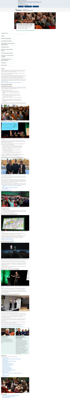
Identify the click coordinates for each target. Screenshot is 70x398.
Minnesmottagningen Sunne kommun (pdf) (8, 364)
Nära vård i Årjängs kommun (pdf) (7, 365)
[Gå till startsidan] (18, 10)
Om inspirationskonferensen (6, 397)
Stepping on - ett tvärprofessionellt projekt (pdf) (8, 369)
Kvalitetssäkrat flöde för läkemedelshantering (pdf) (9, 361)
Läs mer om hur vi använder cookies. (23, 4)
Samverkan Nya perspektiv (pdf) (6, 367)
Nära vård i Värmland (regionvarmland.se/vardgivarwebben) (10, 395)
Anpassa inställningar (35, 6)
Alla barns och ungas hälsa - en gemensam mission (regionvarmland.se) (11, 82)
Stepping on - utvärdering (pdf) (6, 370)
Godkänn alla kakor (21, 6)
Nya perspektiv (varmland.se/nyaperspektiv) (7, 238)
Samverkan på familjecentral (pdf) (7, 368)
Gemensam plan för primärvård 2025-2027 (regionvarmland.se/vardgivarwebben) (12, 326)
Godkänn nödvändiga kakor (28, 6)
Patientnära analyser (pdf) (5, 366)
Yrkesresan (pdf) (4, 376)
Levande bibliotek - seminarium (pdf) (7, 363)
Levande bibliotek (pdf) (5, 362)
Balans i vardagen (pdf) (5, 357)
